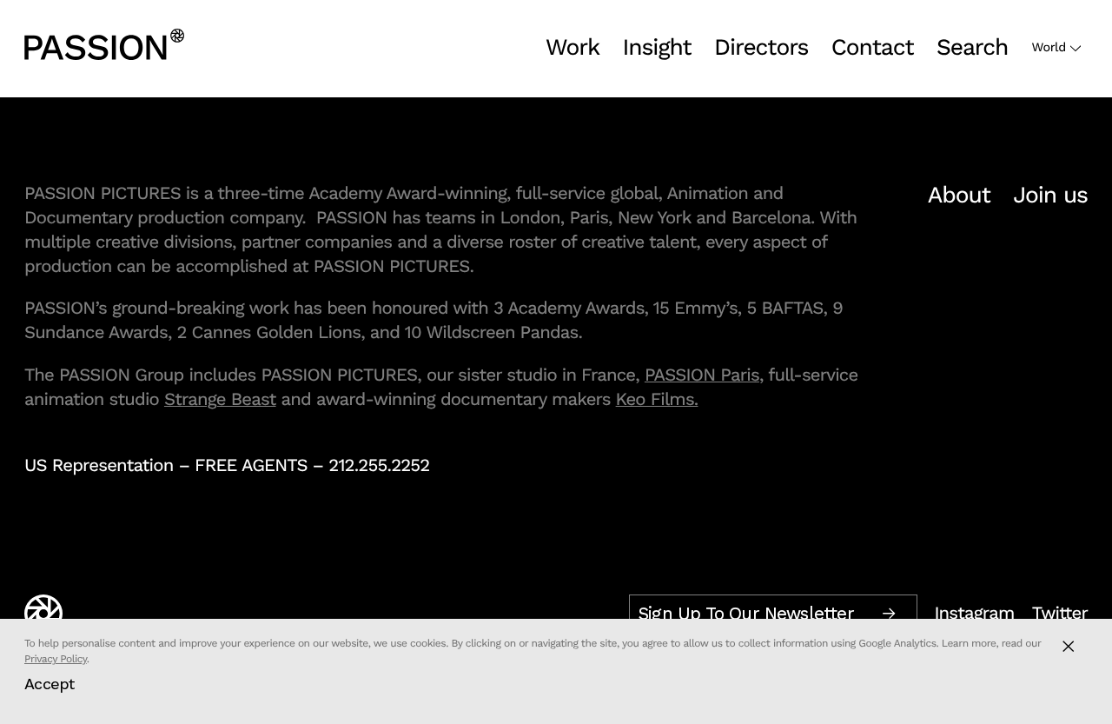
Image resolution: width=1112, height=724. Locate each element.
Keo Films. (657, 399)
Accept (49, 683)
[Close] (1068, 646)
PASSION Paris (702, 374)
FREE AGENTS (251, 465)
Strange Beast (220, 399)
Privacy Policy (55, 659)
